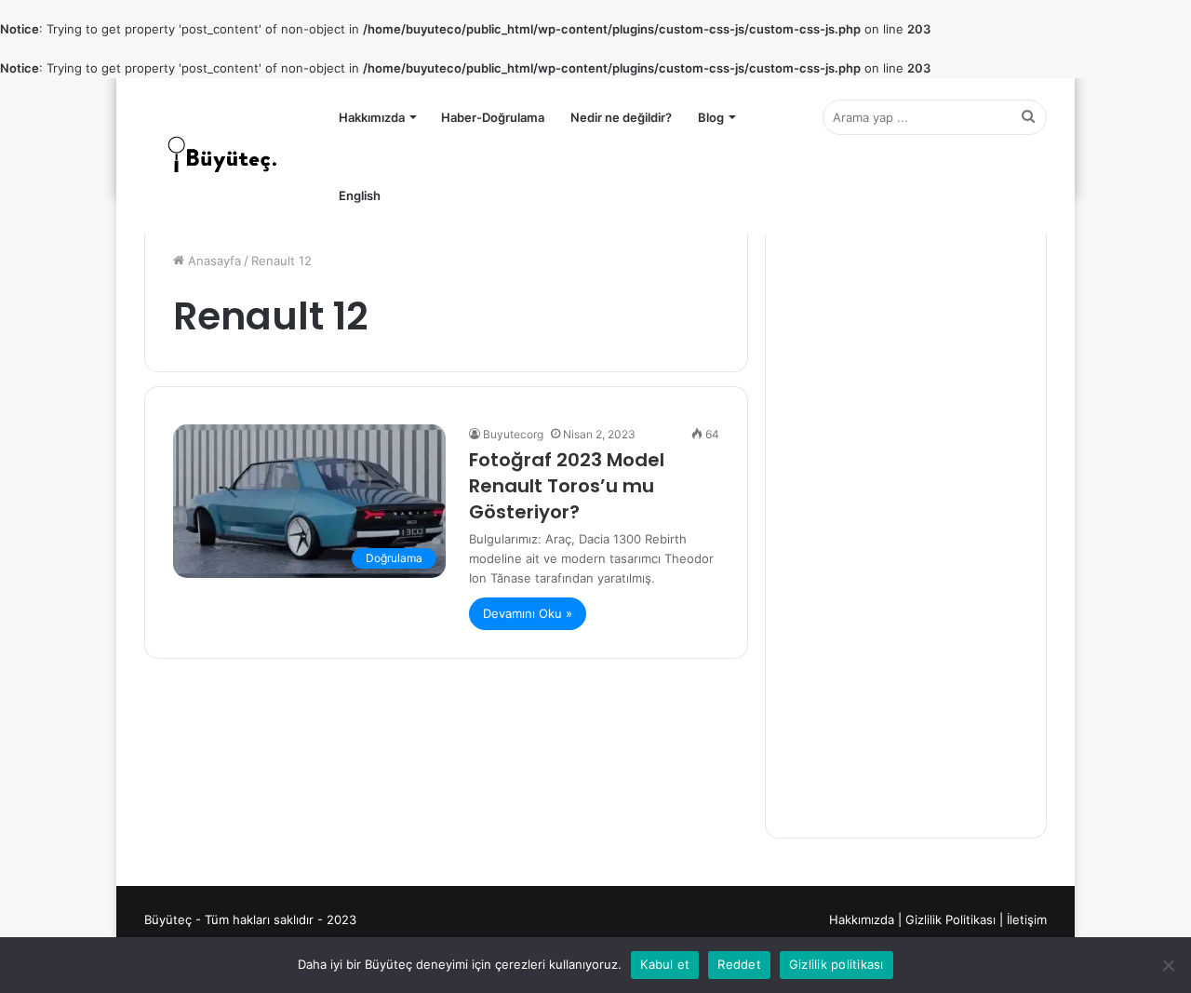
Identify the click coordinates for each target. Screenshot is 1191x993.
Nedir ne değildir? (621, 117)
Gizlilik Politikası (950, 919)
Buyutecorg (513, 434)
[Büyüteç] (223, 156)
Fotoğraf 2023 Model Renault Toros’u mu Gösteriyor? (566, 486)
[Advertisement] (906, 530)
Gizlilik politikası (836, 964)
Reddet (739, 964)
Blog (711, 117)
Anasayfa (212, 260)
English (360, 195)
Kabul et (664, 964)
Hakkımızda (372, 117)
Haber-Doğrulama (492, 117)
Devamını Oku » (527, 613)
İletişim (1027, 919)
